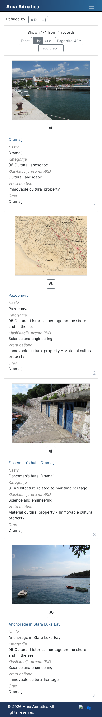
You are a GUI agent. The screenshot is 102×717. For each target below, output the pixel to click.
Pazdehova (18, 295)
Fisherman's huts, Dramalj (31, 463)
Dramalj (39, 20)
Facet (25, 41)
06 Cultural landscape (28, 165)
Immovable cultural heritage (34, 679)
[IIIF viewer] (51, 128)
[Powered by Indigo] (86, 708)
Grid (48, 41)
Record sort (50, 48)
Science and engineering (30, 338)
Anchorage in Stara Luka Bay (34, 624)
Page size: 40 (68, 41)
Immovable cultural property (34, 189)
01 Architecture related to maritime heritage (48, 488)
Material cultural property (32, 512)
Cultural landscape (25, 177)
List (38, 41)
